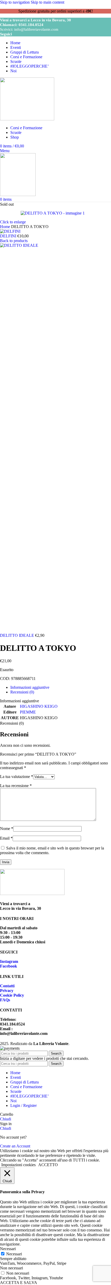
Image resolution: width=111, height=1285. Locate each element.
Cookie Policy (12, 995)
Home (5, 226)
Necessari (14, 1254)
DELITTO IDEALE (17, 635)
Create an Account (15, 1146)
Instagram (9, 961)
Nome (6, 828)
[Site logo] (27, 119)
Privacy (6, 990)
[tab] (29, 687)
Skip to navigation (15, 2)
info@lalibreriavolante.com (36, 29)
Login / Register (23, 1105)
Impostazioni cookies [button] (18, 1165)
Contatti (7, 986)
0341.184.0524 (31, 25)
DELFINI (8, 236)
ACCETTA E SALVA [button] (18, 1282)
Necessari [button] (8, 1249)
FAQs (5, 1000)
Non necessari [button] (11, 1268)
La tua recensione (16, 785)
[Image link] (32, 893)
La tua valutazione (16, 776)
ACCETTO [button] (48, 1165)
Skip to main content (47, 2)
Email (6, 838)
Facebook (8, 966)
